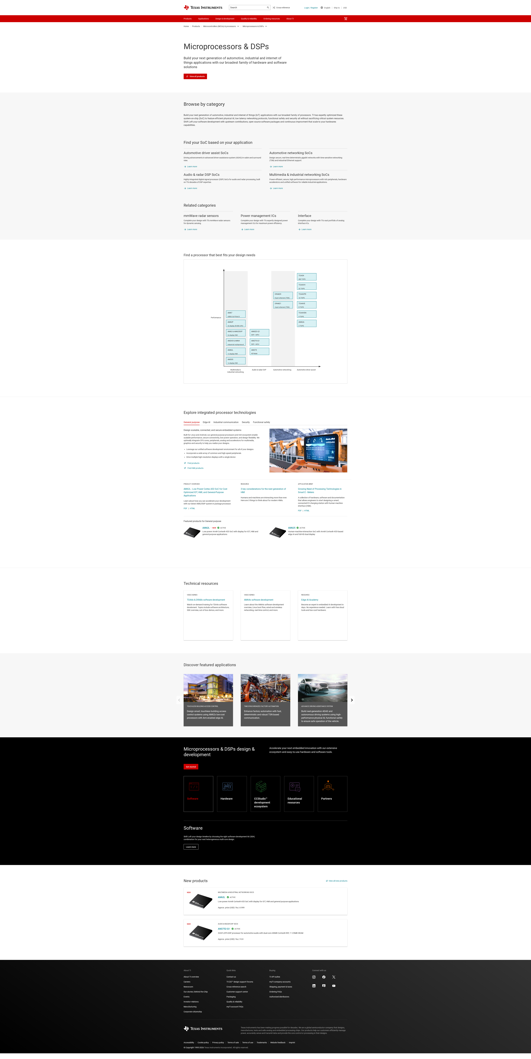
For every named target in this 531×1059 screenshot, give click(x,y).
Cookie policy (203, 1042)
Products (196, 26)
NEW (214, 528)
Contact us (231, 977)
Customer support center (237, 992)
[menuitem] (346, 18)
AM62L (206, 528)
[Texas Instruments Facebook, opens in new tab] (324, 978)
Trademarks (262, 1042)
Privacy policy (218, 1042)
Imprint (292, 1042)
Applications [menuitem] (203, 19)
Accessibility (189, 1042)
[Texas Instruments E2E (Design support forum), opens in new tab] (324, 987)
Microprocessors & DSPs (253, 26)
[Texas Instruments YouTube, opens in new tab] (333, 987)
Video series (208, 615)
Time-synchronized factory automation (265, 700)
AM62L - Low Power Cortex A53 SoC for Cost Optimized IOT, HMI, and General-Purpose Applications (205, 492)
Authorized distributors (279, 997)
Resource (322, 615)
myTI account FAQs (235, 1007)
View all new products (338, 881)
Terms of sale (233, 1042)
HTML (192, 508)
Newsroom (188, 987)
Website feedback (277, 1042)
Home (186, 26)
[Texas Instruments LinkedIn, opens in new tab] (314, 987)
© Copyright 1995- (194, 1047)
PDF (185, 508)
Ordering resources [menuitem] (271, 19)
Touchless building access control (208, 700)
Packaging (231, 997)
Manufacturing (190, 1007)
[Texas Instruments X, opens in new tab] (333, 978)
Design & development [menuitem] (224, 19)
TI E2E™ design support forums (240, 982)
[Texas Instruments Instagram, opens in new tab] (314, 978)
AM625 (291, 528)
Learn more (192, 166)
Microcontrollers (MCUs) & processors (219, 26)
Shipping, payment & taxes (280, 987)
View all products (197, 76)
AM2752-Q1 (265, 933)
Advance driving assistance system (322, 700)
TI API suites (274, 977)
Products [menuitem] (188, 19)
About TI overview (191, 977)
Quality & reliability (234, 1002)
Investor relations (191, 1002)
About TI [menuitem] (290, 19)
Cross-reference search (236, 987)
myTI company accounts (280, 982)
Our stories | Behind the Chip (196, 992)
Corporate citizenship (193, 1012)
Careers (187, 982)
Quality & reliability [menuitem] (249, 19)
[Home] (203, 7)
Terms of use (247, 1042)
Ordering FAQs (275, 992)
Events (186, 997)
